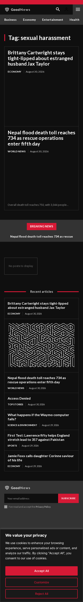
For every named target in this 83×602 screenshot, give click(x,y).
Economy (14, 71)
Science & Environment (22, 425)
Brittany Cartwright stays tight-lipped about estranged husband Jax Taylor (40, 58)
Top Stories (15, 404)
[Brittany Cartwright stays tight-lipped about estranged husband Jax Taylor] (41, 98)
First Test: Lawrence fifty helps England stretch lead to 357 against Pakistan (39, 437)
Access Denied (19, 398)
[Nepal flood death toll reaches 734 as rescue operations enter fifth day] (41, 178)
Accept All (41, 571)
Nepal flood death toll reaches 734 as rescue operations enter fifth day (41, 138)
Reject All (41, 593)
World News (17, 151)
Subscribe (68, 498)
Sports (12, 445)
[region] (41, 565)
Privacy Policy (43, 506)
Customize (41, 582)
